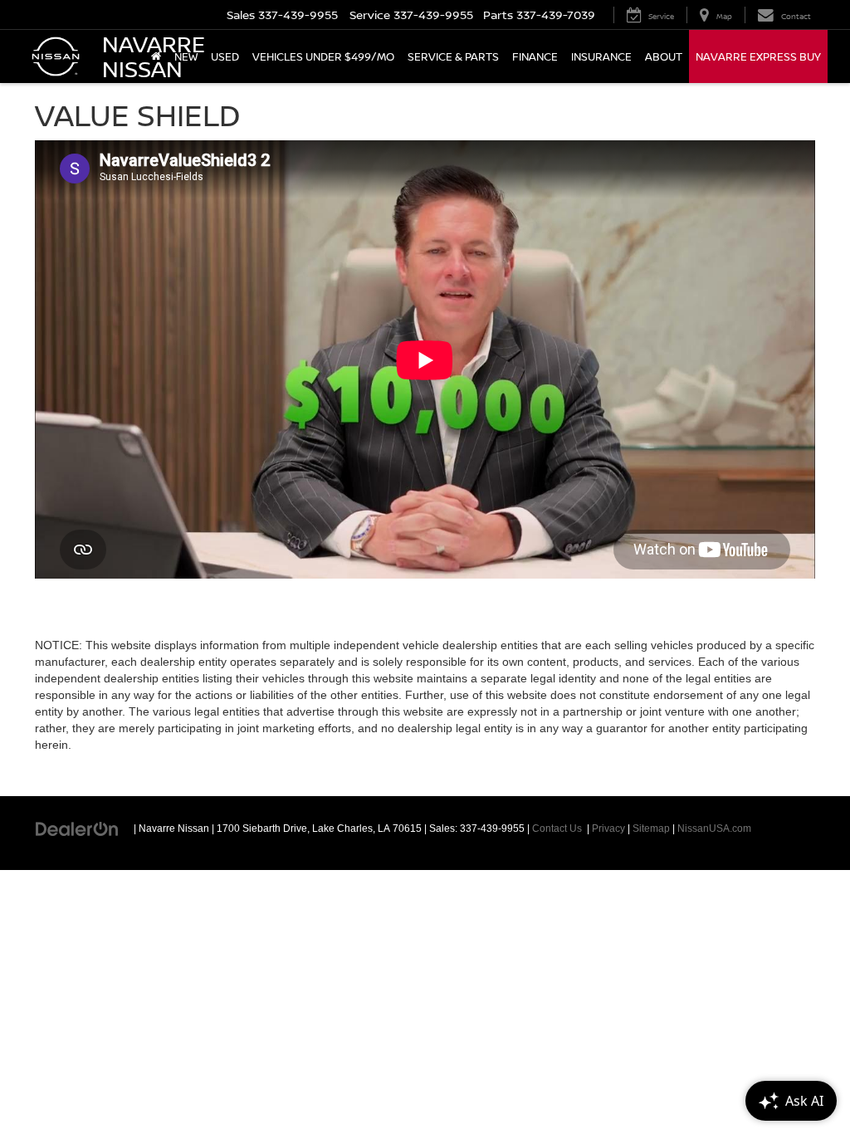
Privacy (608, 828)
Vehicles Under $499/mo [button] (323, 56)
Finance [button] (535, 56)
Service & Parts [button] (453, 56)
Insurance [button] (601, 56)
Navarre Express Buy (758, 56)
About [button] (663, 56)
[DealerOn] (77, 827)
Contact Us (557, 828)
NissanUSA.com (714, 828)
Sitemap (651, 828)
